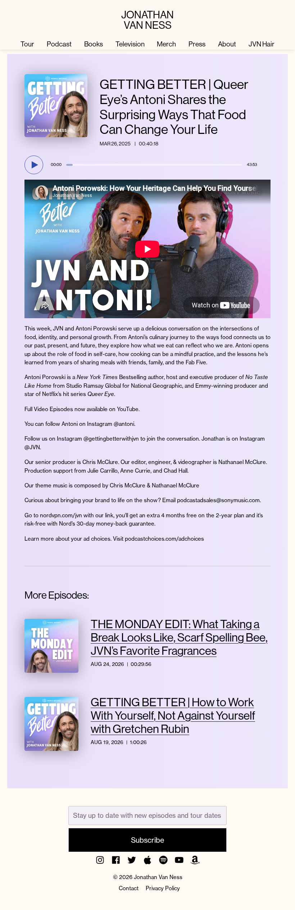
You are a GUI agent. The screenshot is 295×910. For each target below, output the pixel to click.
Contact (129, 888)
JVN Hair (261, 44)
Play (35, 164)
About (227, 44)
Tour (27, 44)
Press (197, 44)
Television (130, 44)
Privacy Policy (163, 888)
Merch (166, 44)
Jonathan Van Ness (147, 20)
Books (93, 44)
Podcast (59, 44)
